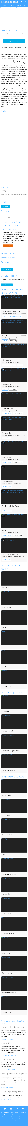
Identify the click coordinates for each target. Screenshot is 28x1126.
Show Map (5, 206)
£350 (3, 321)
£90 (3, 491)
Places (4, 5)
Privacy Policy (23, 1112)
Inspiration (18, 5)
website (2, 1118)
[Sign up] (21, 1)
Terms (5, 1114)
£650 (3, 540)
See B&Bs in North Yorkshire (8, 257)
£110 (3, 345)
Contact (11, 1114)
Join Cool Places (7, 285)
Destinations (11, 5)
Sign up (21, 1114)
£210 (3, 467)
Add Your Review (7, 269)
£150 (3, 516)
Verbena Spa (14, 87)
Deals (24, 5)
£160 (3, 443)
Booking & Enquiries (14, 41)
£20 (3, 297)
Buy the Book (8, 246)
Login (16, 1114)
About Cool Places (5, 1112)
